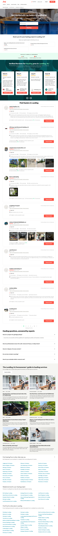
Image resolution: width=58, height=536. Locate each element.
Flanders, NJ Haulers (7, 481)
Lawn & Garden (13, 4)
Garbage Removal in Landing (26, 493)
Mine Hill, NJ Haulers (7, 479)
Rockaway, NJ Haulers (43, 465)
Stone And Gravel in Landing (44, 497)
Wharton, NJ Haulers (25, 463)
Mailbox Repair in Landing (43, 517)
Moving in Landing (6, 499)
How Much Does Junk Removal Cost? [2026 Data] (42, 393)
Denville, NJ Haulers (42, 463)
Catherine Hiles (6, 443)
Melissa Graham (33, 391)
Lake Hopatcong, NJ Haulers (26, 465)
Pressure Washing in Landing (8, 522)
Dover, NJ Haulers (6, 477)
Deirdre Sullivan (33, 417)
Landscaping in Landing (7, 528)
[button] (13, 163)
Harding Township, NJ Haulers (27, 479)
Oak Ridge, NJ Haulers (43, 475)
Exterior (8, 4)
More (18, 4)
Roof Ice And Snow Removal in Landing (46, 512)
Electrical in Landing (7, 514)
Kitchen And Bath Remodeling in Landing (11, 520)
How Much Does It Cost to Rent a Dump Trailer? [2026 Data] (14, 420)
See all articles (8, 372)
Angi (4, 391)
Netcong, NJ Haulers (7, 467)
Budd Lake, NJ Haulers (25, 467)
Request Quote (49, 120)
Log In (46, 1)
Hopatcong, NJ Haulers (7, 471)
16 (34, 326)
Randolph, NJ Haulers (25, 469)
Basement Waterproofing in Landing (45, 521)
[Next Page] (36, 326)
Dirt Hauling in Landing (7, 493)
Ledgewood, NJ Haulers (7, 463)
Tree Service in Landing (7, 518)
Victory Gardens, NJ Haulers (26, 473)
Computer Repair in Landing (26, 525)
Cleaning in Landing (7, 516)
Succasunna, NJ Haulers (8, 475)
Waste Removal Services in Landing (10, 495)
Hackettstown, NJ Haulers (26, 481)
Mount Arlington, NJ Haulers (8, 465)
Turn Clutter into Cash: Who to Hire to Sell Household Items (40, 446)
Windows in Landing (42, 527)
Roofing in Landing (42, 519)
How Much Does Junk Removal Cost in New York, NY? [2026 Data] (15, 394)
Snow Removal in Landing (43, 499)
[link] (4, 89)
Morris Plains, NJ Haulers (43, 467)
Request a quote (7, 92)
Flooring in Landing (24, 512)
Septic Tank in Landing (43, 523)
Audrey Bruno (33, 443)
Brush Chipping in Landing (43, 495)
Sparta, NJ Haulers (42, 469)
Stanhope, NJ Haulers (7, 473)
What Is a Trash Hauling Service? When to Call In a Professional (42, 420)
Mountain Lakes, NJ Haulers (44, 473)
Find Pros (29, 27)
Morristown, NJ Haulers (43, 481)
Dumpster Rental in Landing (8, 497)
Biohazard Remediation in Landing (28, 500)
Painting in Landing (24, 514)
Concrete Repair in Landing (8, 530)
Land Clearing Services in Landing (9, 501)
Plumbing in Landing (7, 512)
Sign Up (52, 1)
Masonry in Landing (25, 529)
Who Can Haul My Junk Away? (10, 445)
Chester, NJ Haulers (25, 475)
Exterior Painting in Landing (44, 529)
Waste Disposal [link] (5, 7)
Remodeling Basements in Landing (45, 525)
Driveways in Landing (7, 532)
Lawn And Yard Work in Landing (9, 524)
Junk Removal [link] (11, 7)
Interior (4, 4)
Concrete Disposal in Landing (26, 495)
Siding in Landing (24, 527)
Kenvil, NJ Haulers (6, 469)
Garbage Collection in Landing (27, 531)
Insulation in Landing (25, 519)
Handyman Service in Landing (44, 531)
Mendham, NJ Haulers (25, 477)
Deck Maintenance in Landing (9, 526)
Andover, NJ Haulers (25, 471)
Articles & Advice (24, 4)
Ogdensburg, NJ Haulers (43, 477)
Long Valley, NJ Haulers (43, 471)
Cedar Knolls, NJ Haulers (43, 479)
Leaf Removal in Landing (43, 493)
